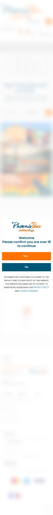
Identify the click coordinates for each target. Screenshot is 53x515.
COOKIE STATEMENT (28, 291)
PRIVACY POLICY (41, 288)
